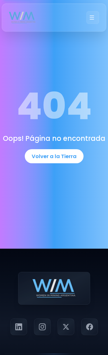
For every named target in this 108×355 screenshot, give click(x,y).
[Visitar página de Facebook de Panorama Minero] (89, 326)
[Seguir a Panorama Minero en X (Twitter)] (66, 326)
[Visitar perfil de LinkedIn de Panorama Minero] (18, 326)
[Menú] (92, 17)
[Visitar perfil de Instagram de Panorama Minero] (42, 326)
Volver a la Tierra (54, 156)
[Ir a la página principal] (22, 17)
